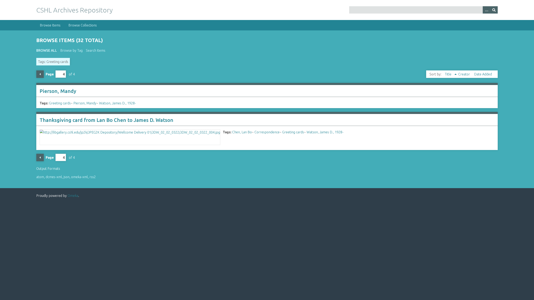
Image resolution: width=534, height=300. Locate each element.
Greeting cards (60, 103)
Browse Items (50, 25)
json (66, 177)
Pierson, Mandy (58, 91)
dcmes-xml (54, 177)
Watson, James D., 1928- (117, 103)
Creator (464, 74)
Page (50, 74)
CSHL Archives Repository (74, 10)
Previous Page (40, 74)
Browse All (46, 50)
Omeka (73, 196)
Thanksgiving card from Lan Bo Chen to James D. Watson (106, 120)
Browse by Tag (71, 50)
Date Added (483, 74)
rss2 (92, 177)
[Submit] (494, 10)
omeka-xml (79, 177)
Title (448, 74)
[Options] (486, 10)
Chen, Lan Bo (242, 132)
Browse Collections (82, 25)
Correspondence (267, 132)
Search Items (95, 50)
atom (40, 177)
